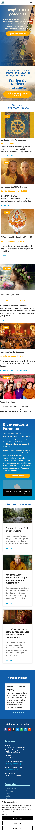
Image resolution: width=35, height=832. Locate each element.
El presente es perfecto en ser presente (17, 529)
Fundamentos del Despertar (12, 352)
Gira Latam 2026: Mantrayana (14, 187)
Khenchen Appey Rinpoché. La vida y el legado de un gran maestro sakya (17, 578)
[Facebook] (5, 729)
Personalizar (16, 823)
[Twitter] (17, 729)
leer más (9, 548)
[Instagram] (13, 729)
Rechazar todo (17, 828)
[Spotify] (21, 729)
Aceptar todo (17, 818)
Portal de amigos (7, 402)
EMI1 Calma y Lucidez (9, 295)
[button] (31, 2)
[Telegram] (25, 729)
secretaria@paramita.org (13, 764)
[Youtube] (9, 729)
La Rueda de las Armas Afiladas (14, 140)
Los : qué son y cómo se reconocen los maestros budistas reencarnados (17, 633)
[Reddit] (29, 729)
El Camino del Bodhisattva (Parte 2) (16, 237)
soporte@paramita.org (12, 769)
